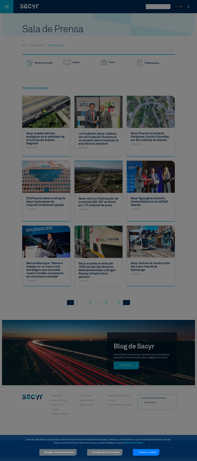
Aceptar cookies (148, 452)
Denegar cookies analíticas (59, 452)
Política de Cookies (133, 443)
